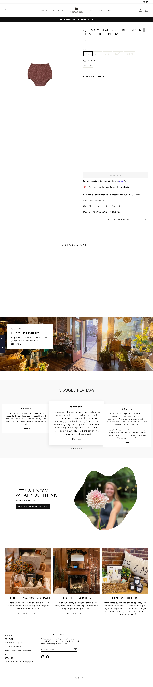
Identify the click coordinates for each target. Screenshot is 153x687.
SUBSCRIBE (93, 350)
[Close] (107, 324)
